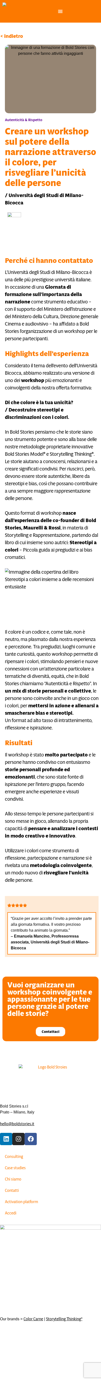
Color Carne (33, 1319)
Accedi (10, 1213)
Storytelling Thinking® (64, 1319)
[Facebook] (31, 1139)
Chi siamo (13, 1179)
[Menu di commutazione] (60, 11)
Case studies (15, 1168)
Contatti (12, 1190)
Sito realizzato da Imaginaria (23, 1342)
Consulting (14, 1156)
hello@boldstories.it (17, 1124)
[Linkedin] (6, 1139)
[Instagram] (18, 1139)
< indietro (11, 36)
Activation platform (21, 1202)
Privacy (56, 1342)
